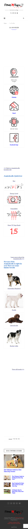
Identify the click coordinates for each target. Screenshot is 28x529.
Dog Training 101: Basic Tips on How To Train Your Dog (18, 484)
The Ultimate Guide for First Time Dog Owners (12, 470)
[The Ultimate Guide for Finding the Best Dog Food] (7, 476)
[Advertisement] (14, 388)
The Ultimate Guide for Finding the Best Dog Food (18, 478)
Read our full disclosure (19, 517)
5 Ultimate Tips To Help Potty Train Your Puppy (18, 491)
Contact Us (11, 522)
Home (5, 23)
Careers (9, 523)
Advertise (14, 522)
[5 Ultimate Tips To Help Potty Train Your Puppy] (7, 490)
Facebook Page (14, 144)
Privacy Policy (18, 523)
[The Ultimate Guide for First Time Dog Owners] (14, 455)
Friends (18, 522)
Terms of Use (13, 523)
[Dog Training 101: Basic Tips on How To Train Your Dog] (7, 483)
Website (14, 97)
